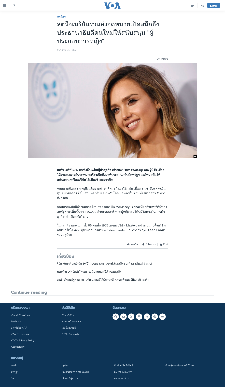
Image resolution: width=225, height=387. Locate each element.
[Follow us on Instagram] (139, 316)
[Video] (192, 5)
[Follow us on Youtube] (123, 316)
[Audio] (202, 5)
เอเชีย (14, 365)
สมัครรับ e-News (20, 334)
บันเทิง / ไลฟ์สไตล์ (123, 365)
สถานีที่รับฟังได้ (19, 328)
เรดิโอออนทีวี (69, 328)
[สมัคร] (162, 316)
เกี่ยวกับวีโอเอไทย (20, 315)
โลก (13, 378)
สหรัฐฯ (61, 16)
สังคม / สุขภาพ (70, 378)
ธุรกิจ (65, 365)
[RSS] (147, 316)
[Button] (162, 59)
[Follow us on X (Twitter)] (131, 316)
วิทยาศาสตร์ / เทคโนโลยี (75, 372)
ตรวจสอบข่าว (121, 378)
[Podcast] (155, 316)
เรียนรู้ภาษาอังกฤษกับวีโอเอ (180, 365)
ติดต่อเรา (16, 321)
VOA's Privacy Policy (22, 340)
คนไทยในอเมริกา (123, 372)
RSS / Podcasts (70, 334)
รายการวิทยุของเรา (72, 321)
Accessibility (18, 346)
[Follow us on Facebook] (115, 316)
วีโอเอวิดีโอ (68, 315)
